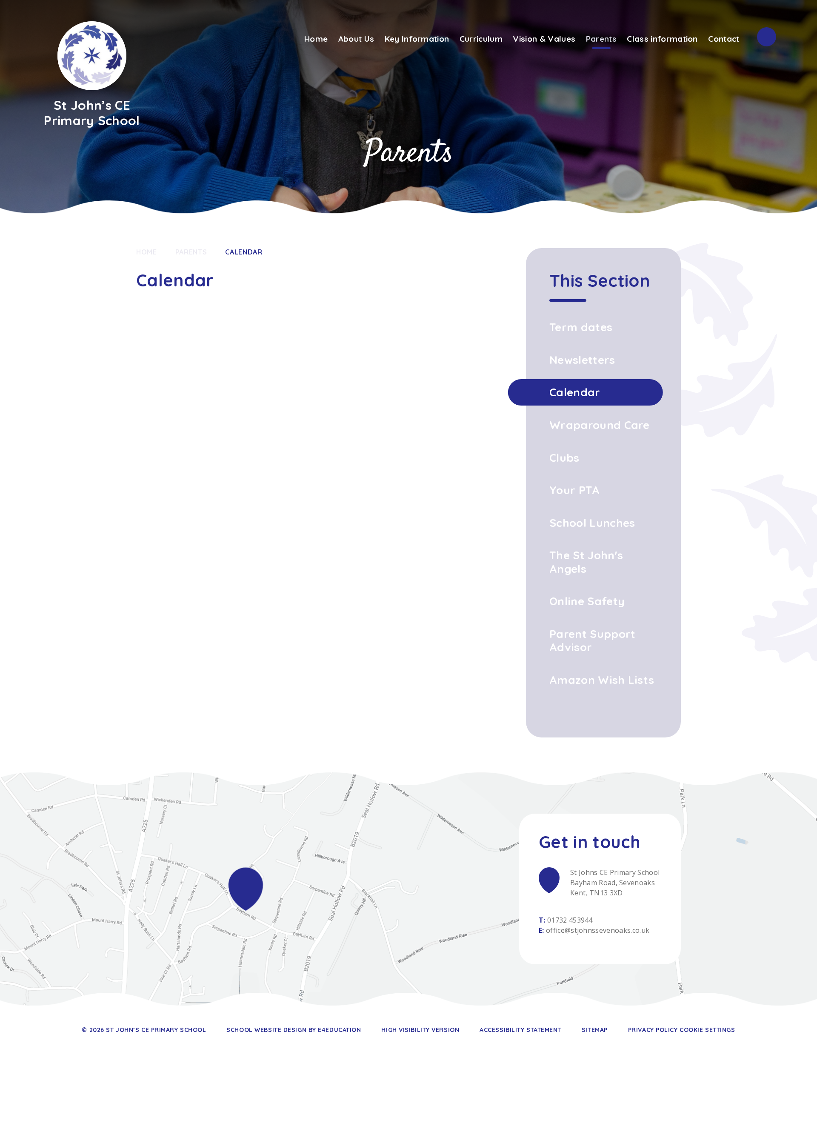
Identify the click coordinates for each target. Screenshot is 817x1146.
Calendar (243, 252)
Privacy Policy (653, 1030)
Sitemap (595, 1030)
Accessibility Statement (520, 1030)
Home (146, 252)
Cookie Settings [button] (707, 1030)
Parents (191, 252)
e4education (339, 1030)
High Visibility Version (420, 1030)
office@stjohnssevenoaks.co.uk (597, 930)
